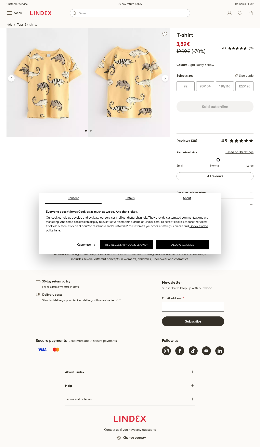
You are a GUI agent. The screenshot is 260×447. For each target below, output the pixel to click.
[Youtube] (206, 350)
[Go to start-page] (41, 13)
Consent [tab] (73, 198)
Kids (9, 24)
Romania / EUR (244, 4)
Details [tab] (130, 198)
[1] (85, 130)
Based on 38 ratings (239, 152)
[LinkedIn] (219, 350)
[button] (47, 82)
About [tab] (187, 198)
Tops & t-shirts (27, 24)
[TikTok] (193, 350)
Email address (173, 298)
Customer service (17, 4)
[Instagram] (166, 350)
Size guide (246, 75)
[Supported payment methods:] (98, 350)
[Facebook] (179, 350)
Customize (84, 244)
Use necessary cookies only (126, 244)
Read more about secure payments (92, 341)
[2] (90, 130)
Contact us (111, 430)
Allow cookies (182, 244)
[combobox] (130, 13)
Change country (134, 437)
